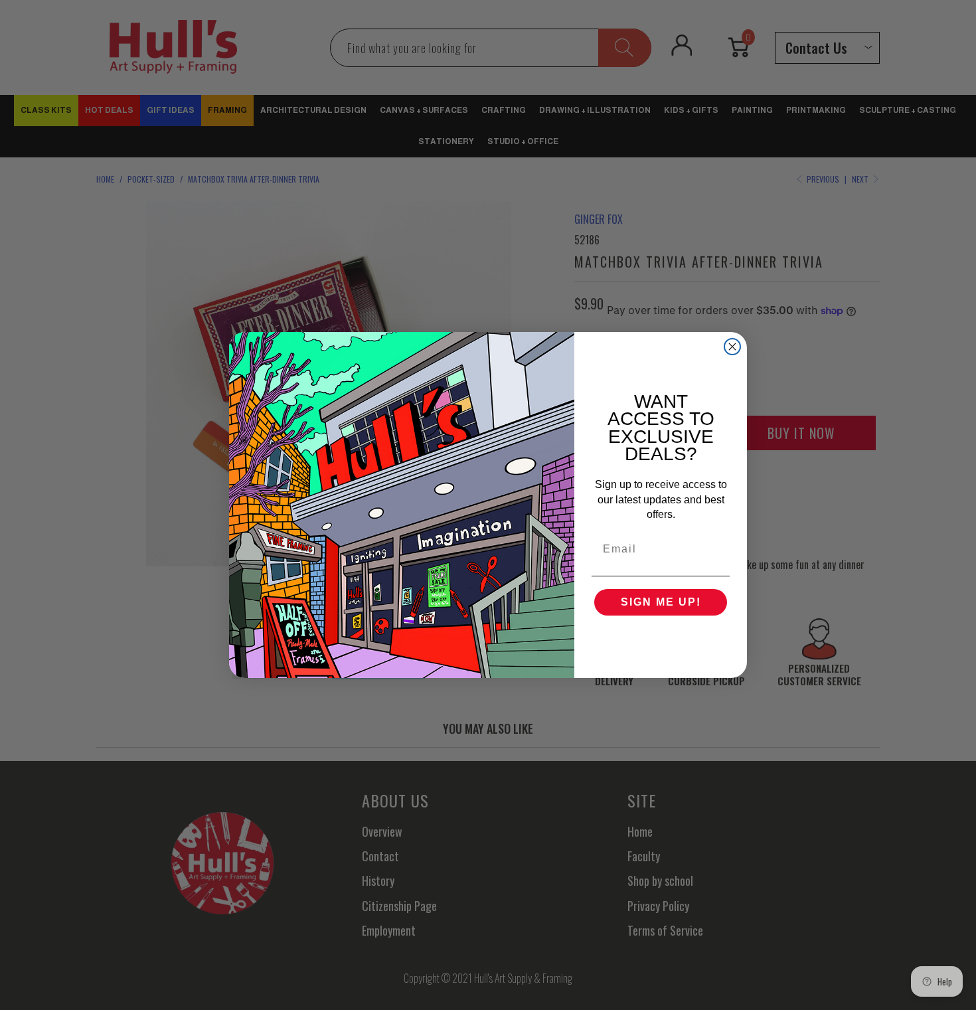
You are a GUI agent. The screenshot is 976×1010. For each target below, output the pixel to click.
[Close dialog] (732, 347)
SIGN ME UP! (661, 602)
